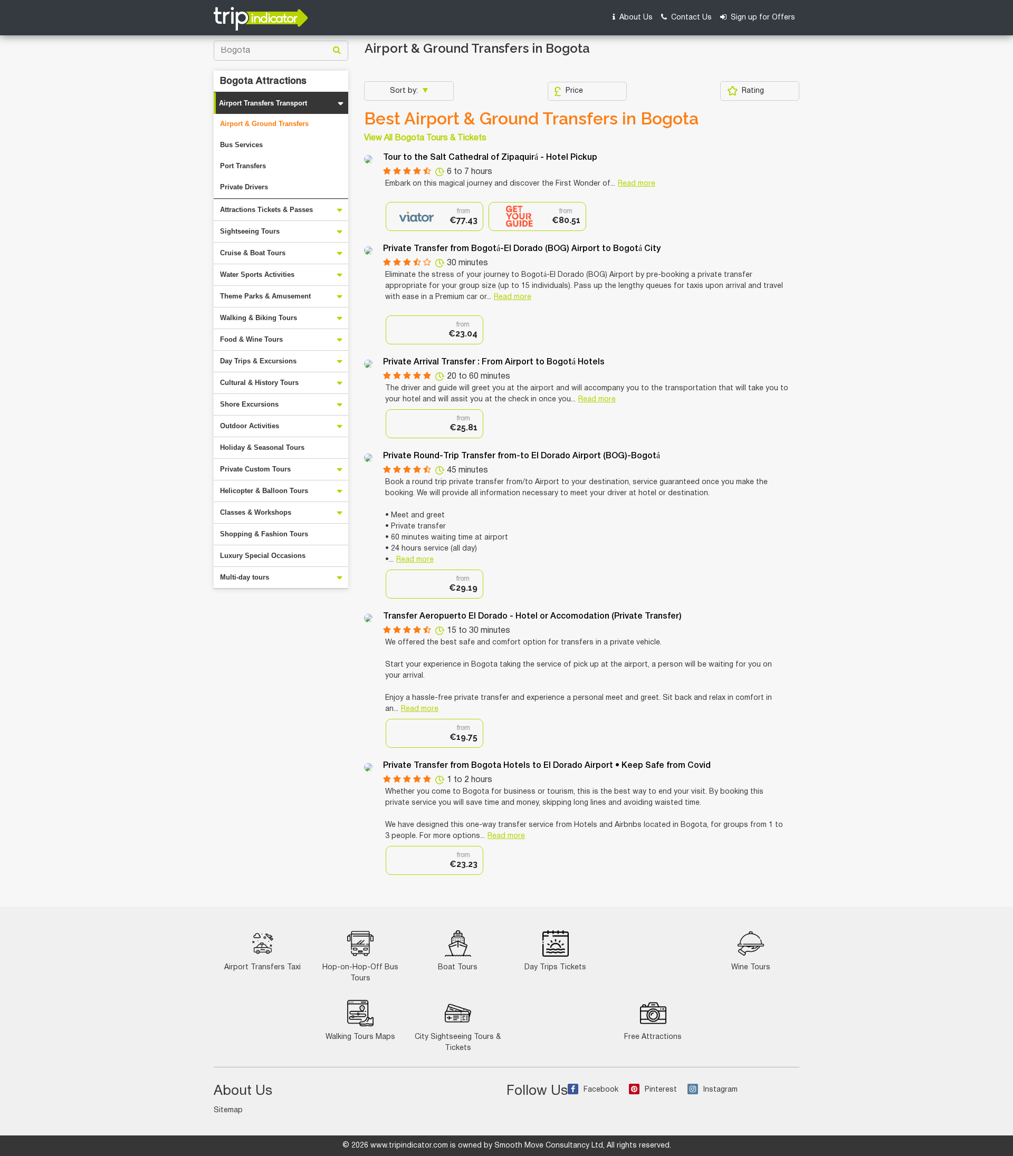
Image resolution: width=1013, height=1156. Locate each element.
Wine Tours (750, 967)
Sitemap (228, 1110)
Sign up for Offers (762, 17)
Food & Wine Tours (251, 339)
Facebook (601, 1089)
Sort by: (405, 91)
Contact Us (690, 17)
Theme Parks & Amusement (265, 296)
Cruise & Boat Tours (252, 253)
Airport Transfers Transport (263, 103)
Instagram (720, 1089)
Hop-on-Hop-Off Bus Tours (360, 973)
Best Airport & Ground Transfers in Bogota (531, 118)
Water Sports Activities (257, 274)
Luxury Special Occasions (262, 556)
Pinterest (661, 1089)
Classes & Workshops (255, 512)
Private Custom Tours (255, 469)
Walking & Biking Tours (258, 318)
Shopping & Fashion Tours (264, 534)
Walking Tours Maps (360, 1037)
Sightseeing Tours (250, 231)
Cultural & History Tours (259, 383)
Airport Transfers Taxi (262, 967)
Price (574, 91)
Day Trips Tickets (555, 967)
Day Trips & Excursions (258, 361)
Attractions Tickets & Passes (266, 210)
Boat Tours (457, 967)
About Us (635, 17)
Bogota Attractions (263, 81)
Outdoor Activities (249, 426)
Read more (636, 183)
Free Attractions (653, 1037)
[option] (434, 216)
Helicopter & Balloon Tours (264, 491)
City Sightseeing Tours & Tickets (458, 1043)
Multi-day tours (244, 577)
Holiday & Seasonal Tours (262, 447)
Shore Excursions (249, 404)
